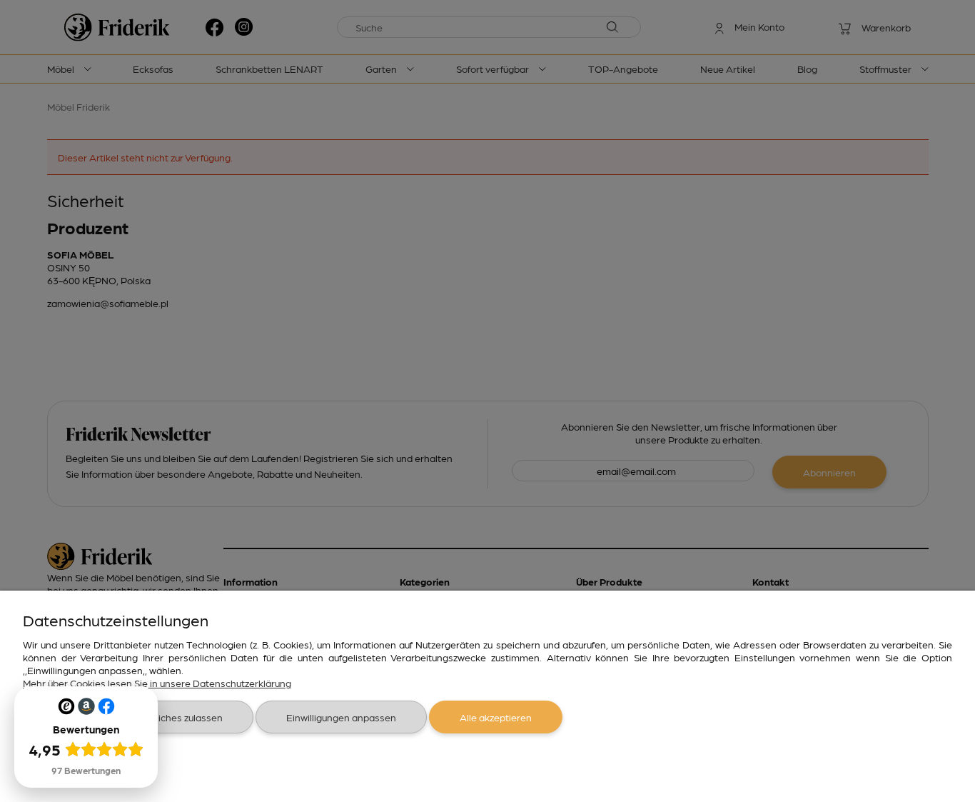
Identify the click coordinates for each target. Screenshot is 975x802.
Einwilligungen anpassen (341, 717)
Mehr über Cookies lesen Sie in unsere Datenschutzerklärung (157, 682)
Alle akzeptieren (496, 717)
